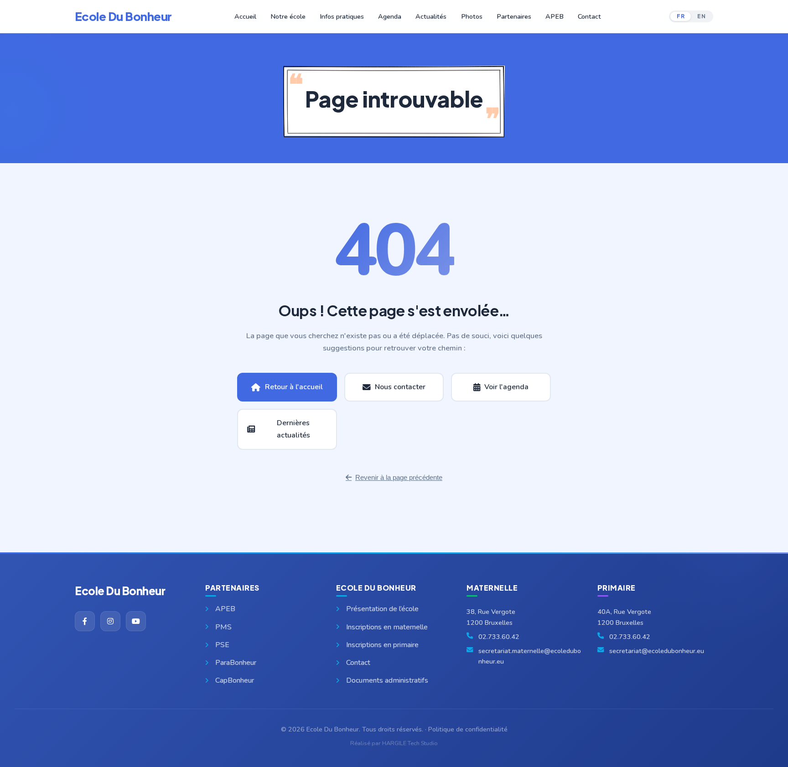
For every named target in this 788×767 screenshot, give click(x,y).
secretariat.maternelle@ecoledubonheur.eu (529, 656)
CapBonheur (234, 680)
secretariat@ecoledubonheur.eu (656, 650)
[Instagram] (110, 621)
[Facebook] (85, 621)
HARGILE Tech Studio (410, 743)
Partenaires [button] (514, 16)
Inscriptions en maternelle (387, 627)
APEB (554, 16)
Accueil (245, 16)
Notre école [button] (288, 16)
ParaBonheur (235, 663)
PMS (223, 627)
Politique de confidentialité (468, 729)
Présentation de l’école (382, 609)
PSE (222, 645)
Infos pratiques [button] (342, 16)
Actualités (430, 16)
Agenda (389, 16)
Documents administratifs (387, 680)
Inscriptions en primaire (382, 645)
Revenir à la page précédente (398, 477)
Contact (589, 16)
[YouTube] (136, 621)
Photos (471, 16)
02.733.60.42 (498, 636)
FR (680, 16)
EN (701, 16)
